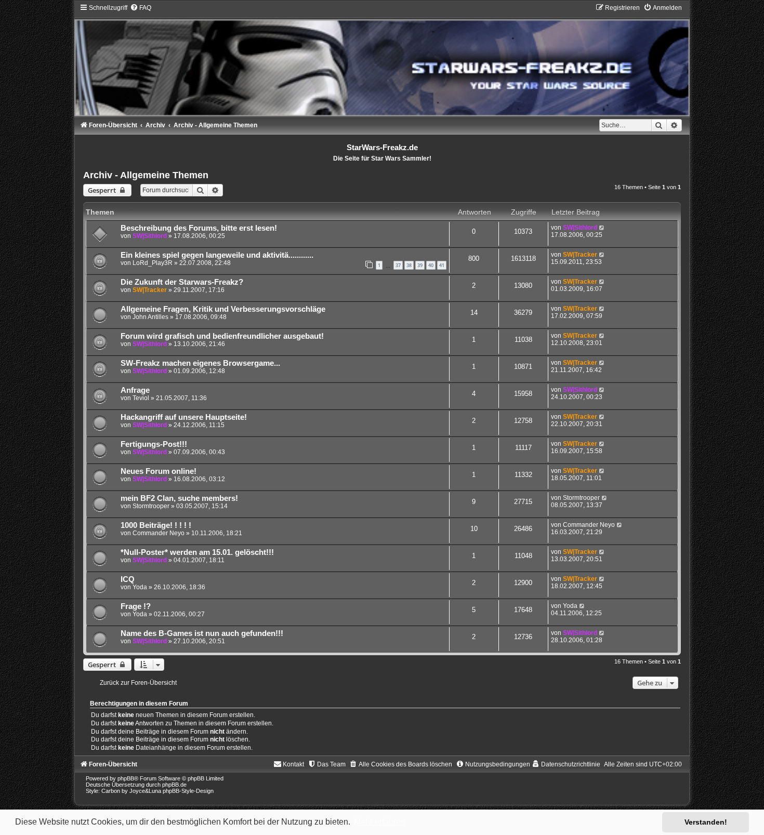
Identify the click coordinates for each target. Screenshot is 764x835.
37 (398, 265)
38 (409, 265)
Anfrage (135, 390)
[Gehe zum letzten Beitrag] (602, 227)
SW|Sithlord (150, 236)
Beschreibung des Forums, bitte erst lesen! (199, 228)
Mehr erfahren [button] (379, 821)
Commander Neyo (159, 533)
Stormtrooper (151, 506)
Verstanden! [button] (705, 822)
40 (430, 265)
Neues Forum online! (158, 471)
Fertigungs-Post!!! (154, 444)
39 (420, 265)
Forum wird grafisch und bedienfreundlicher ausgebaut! (222, 336)
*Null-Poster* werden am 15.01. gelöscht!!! (197, 552)
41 (441, 265)
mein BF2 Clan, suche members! (179, 498)
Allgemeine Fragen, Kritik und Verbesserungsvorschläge (223, 309)
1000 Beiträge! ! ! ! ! (156, 525)
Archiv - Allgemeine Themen (145, 175)
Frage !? (136, 606)
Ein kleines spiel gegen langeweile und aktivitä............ (217, 255)
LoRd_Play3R (153, 263)
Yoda (140, 587)
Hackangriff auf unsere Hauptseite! (184, 417)
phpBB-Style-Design (188, 791)
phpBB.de (174, 784)
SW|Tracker (580, 254)
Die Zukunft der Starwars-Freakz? (182, 282)
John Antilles (150, 317)
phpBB (125, 778)
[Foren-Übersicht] (382, 59)
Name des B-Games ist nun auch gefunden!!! (202, 633)
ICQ (128, 579)
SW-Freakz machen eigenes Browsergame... (200, 363)
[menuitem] (140, 7)
